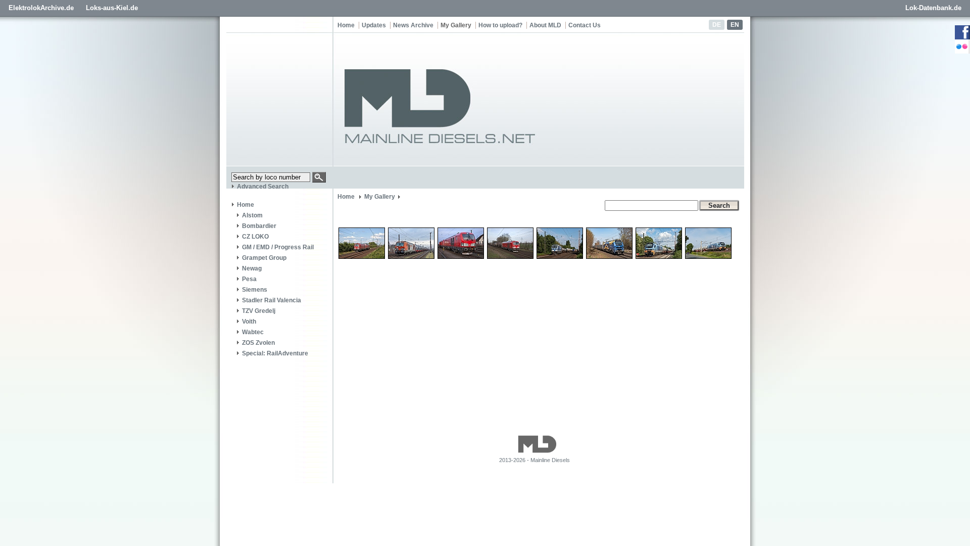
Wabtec (253, 332)
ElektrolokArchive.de (41, 8)
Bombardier (259, 226)
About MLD (545, 25)
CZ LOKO (255, 236)
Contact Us (584, 25)
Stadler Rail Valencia (271, 300)
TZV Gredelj (258, 310)
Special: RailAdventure (275, 353)
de (716, 24)
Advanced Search (262, 186)
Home (346, 25)
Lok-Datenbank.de (933, 8)
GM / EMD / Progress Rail (278, 247)
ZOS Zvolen (258, 342)
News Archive (413, 25)
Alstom (252, 215)
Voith (249, 321)
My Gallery (456, 25)
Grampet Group (264, 257)
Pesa (249, 279)
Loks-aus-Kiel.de (112, 8)
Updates (374, 25)
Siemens (254, 289)
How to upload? (500, 25)
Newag (252, 268)
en (735, 24)
